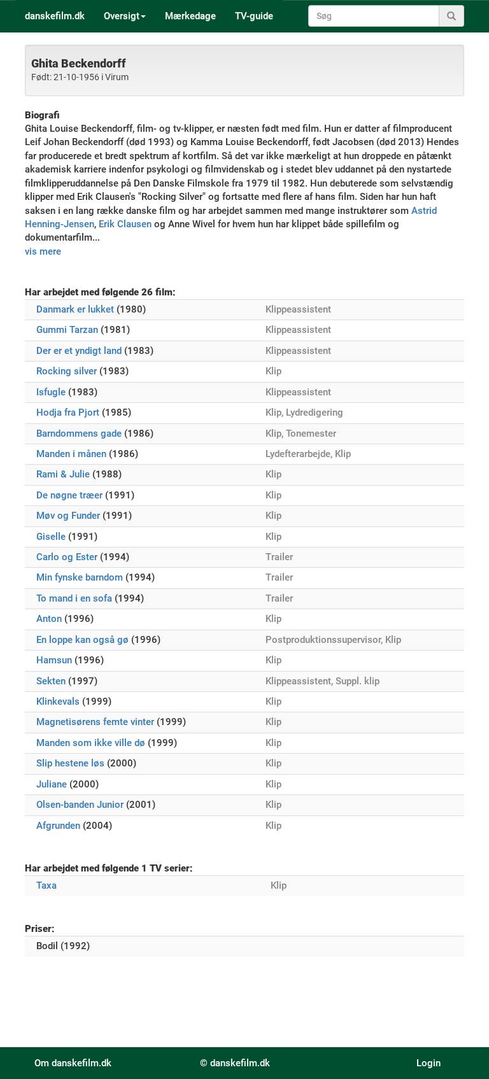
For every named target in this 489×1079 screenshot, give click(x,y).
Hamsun (54, 660)
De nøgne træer (69, 495)
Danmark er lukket (75, 309)
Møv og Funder (68, 515)
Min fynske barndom (79, 577)
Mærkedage (190, 16)
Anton (49, 618)
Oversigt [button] (121, 16)
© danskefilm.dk (235, 1063)
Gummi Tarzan (67, 329)
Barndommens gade (79, 433)
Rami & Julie (63, 474)
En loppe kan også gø (82, 639)
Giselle (51, 536)
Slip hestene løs (70, 763)
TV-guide (254, 16)
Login (428, 1063)
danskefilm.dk (55, 16)
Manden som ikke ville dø (90, 743)
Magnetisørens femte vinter (95, 722)
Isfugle (51, 392)
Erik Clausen (125, 224)
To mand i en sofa (74, 598)
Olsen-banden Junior (80, 804)
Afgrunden (58, 825)
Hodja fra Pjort (67, 412)
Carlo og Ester (66, 557)
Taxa (46, 885)
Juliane (51, 784)
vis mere (43, 251)
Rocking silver (66, 371)
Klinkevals (58, 701)
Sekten (51, 681)
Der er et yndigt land (79, 350)
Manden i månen (71, 454)
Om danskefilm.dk (72, 1063)
